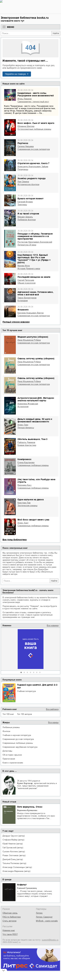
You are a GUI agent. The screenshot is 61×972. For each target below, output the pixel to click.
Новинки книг (9, 930)
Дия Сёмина (23, 181)
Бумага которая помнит (30, 198)
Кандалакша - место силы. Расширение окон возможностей (36, 94)
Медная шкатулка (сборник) (33, 337)
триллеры (22, 204)
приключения (9, 759)
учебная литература (26, 691)
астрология (23, 406)
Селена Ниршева (26, 146)
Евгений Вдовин (25, 202)
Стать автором (9, 921)
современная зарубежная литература (20, 747)
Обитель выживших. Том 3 (32, 439)
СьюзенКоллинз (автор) (14, 851)
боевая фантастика (27, 445)
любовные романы (11, 727)
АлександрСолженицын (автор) (17, 867)
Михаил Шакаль (25, 217)
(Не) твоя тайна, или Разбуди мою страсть (36, 480)
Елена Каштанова (26, 462)
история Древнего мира (29, 268)
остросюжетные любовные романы (34, 129)
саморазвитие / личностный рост (33, 101)
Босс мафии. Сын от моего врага (36, 123)
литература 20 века (27, 245)
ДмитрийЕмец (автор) (13, 859)
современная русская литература (18, 739)
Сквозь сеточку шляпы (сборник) (36, 358)
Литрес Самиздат (44, 917)
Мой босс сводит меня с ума (33, 519)
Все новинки (52, 625)
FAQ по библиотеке (12, 917)
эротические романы (27, 505)
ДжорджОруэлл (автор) (14, 836)
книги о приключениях (13, 763)
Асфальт (22, 884)
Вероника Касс (25, 485)
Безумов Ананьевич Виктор (31, 313)
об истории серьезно (12, 755)
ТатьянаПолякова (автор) (14, 863)
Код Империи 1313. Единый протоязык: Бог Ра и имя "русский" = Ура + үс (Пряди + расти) (34, 259)
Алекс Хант (23, 523)
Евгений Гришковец (27, 888)
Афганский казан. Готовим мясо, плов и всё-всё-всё (35, 293)
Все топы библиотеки (15, 539)
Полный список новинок (16, 322)
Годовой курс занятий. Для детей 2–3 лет (37, 686)
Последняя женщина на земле (34, 277)
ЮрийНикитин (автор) (13, 843)
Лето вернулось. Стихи (29, 807)
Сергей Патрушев (26, 280)
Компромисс (24, 459)
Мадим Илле (24, 266)
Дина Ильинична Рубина (29, 340)
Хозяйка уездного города (32, 178)
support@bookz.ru (50, 940)
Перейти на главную (15, 74)
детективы (7, 751)
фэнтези (6, 731)
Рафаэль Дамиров (26, 442)
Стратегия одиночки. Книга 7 (33, 163)
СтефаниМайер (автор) (13, 840)
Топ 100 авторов (24, 714)
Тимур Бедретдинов (27, 298)
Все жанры (53, 722)
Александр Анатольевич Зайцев (33, 166)
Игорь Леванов (25, 99)
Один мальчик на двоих (31, 499)
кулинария (23, 300)
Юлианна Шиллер (26, 126)
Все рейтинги (52, 709)
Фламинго (23, 309)
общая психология (27, 283)
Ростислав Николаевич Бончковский (35, 242)
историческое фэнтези (28, 184)
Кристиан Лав (24, 503)
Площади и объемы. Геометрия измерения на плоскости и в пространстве (35, 236)
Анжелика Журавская (28, 404)
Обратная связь (10, 913)
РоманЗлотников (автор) (14, 855)
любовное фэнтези (27, 219)
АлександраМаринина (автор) (16, 871)
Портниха (23, 143)
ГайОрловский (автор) (13, 847)
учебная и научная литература (17, 735)
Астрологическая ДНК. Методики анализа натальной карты (36, 399)
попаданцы (23, 169)
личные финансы (26, 427)
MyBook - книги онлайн (47, 921)
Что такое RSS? (10, 934)
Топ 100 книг (8, 714)
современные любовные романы (18, 743)
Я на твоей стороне (28, 213)
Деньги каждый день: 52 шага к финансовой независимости (35, 420)
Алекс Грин (23, 425)
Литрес (39, 913)
